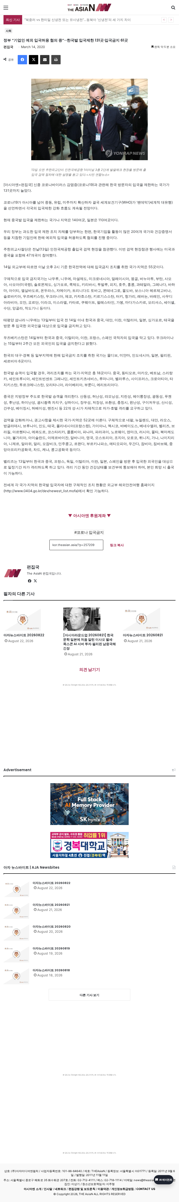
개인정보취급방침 (122, 1189)
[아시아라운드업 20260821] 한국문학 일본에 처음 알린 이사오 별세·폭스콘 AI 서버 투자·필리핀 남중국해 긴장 (89, 642)
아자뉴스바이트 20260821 (143, 635)
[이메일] (44, 59)
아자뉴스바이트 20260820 (52, 926)
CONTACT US (145, 1189)
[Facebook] (22, 59)
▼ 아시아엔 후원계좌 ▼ (89, 515)
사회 (8, 30)
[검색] (173, 9)
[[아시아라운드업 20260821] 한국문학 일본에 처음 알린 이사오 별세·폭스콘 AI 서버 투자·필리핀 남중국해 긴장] (89, 619)
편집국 (8, 47)
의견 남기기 (89, 669)
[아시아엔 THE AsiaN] (89, 7)
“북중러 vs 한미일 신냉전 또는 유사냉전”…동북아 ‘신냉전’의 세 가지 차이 (77, 20)
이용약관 (103, 1189)
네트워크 (60, 1189)
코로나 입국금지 (90, 532)
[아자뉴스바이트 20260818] (16, 976)
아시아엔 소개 (32, 1189)
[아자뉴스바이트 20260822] (29, 619)
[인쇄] (56, 59)
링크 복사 (117, 545)
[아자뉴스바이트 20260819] (16, 954)
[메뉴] (5, 9)
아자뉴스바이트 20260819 (51, 948)
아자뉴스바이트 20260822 (23, 635)
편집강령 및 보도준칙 (82, 1189)
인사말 (48, 1189)
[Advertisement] (89, 721)
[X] (33, 59)
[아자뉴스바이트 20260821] (149, 619)
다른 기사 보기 (89, 995)
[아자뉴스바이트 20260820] (16, 932)
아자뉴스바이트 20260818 (51, 970)
